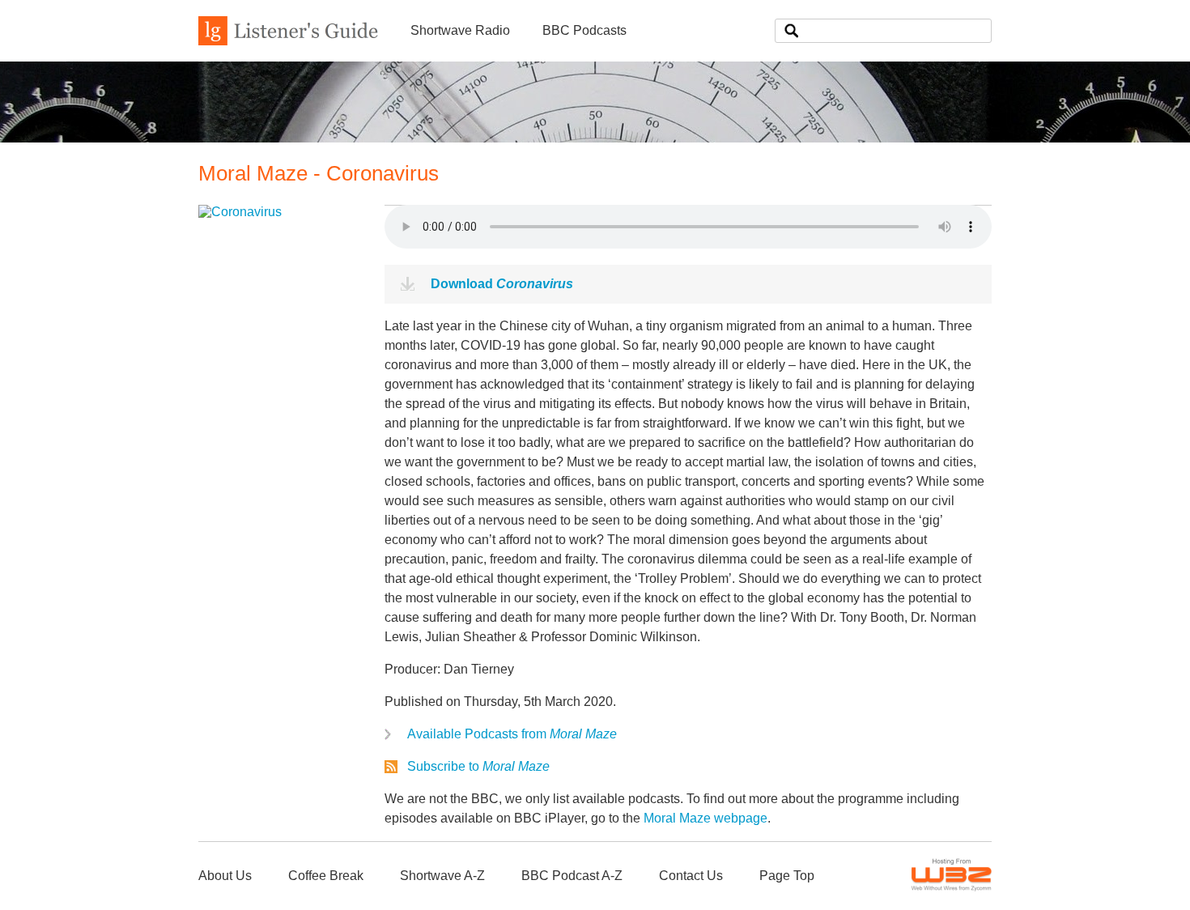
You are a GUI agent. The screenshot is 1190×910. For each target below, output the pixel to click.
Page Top (786, 875)
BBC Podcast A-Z (572, 875)
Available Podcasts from (512, 734)
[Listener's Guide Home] (288, 41)
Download (502, 284)
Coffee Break (325, 875)
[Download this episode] (240, 212)
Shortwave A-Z (442, 875)
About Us (225, 875)
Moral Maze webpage (705, 818)
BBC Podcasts (584, 30)
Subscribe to (478, 766)
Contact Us (691, 875)
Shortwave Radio (460, 30)
